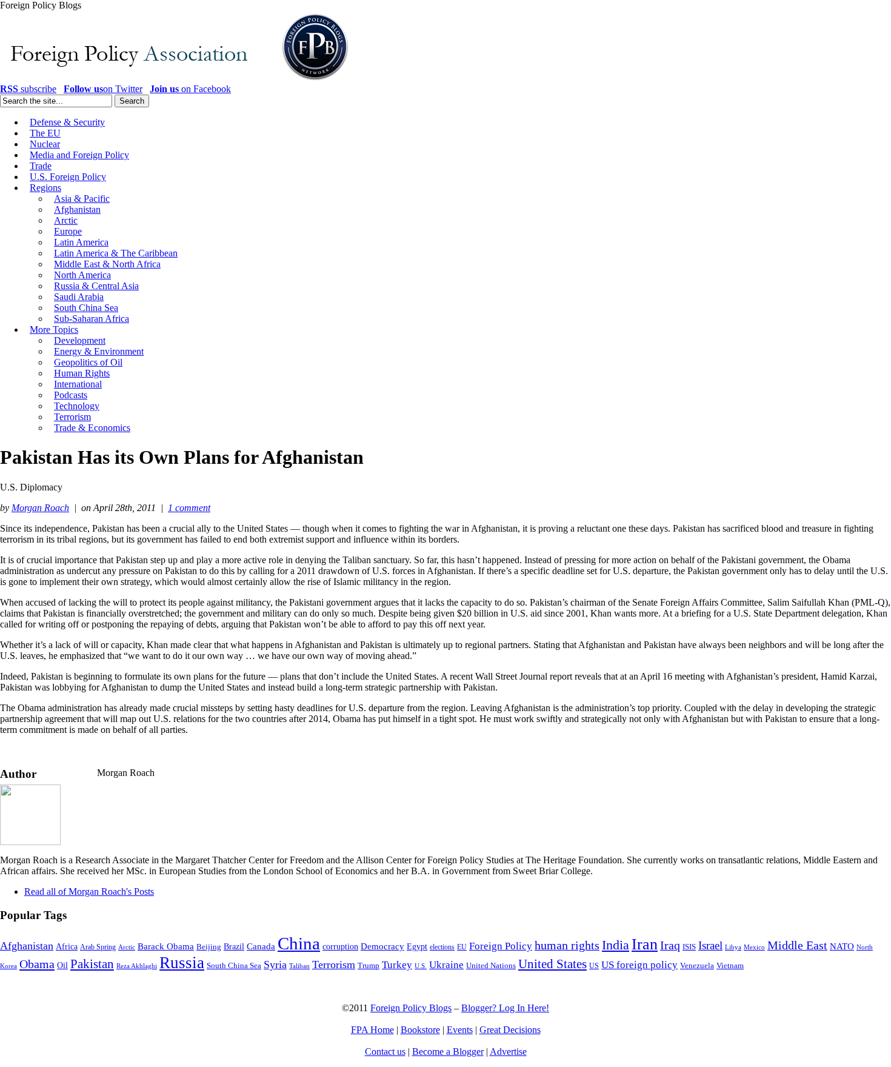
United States (552, 964)
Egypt (417, 946)
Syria (275, 964)
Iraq (670, 945)
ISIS (689, 947)
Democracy (382, 946)
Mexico (754, 947)
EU (462, 947)
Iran (645, 944)
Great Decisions (510, 1030)
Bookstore (420, 1030)
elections (442, 947)
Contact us (385, 1051)
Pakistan (92, 964)
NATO (842, 946)
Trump (368, 965)
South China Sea (234, 966)
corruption (340, 946)
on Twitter (103, 89)
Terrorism (333, 964)
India (615, 944)
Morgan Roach (40, 508)
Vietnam (730, 966)
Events (460, 1030)
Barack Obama (166, 946)
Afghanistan (26, 946)
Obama (37, 964)
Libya (733, 947)
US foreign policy (639, 965)
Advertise (508, 1051)
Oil (62, 965)
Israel (710, 945)
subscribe (28, 89)
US (594, 966)
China (299, 943)
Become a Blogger (448, 1051)
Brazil (234, 946)
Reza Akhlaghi (136, 965)
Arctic (126, 947)
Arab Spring (98, 947)
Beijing (208, 946)
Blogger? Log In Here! (505, 1008)
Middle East (797, 945)
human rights (567, 945)
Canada (261, 946)
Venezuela (697, 965)
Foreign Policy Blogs (411, 1008)
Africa (67, 946)
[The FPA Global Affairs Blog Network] (176, 80)
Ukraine (446, 965)
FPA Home (372, 1030)
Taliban (299, 965)
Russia (181, 963)
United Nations (491, 966)
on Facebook (190, 89)
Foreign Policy (500, 946)
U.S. (421, 965)
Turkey (397, 965)
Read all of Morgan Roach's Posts (89, 891)
